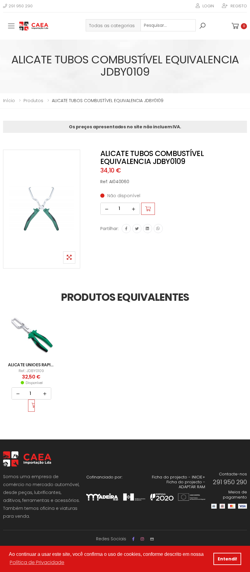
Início (9, 101)
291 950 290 (21, 6)
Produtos (33, 101)
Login (208, 6)
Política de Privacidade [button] (37, 562)
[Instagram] (142, 539)
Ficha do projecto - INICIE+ (178, 477)
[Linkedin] (147, 228)
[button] (238, 26)
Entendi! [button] (227, 559)
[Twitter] (136, 228)
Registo (238, 6)
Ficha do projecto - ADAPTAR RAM (185, 484)
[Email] (152, 539)
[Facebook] (126, 228)
